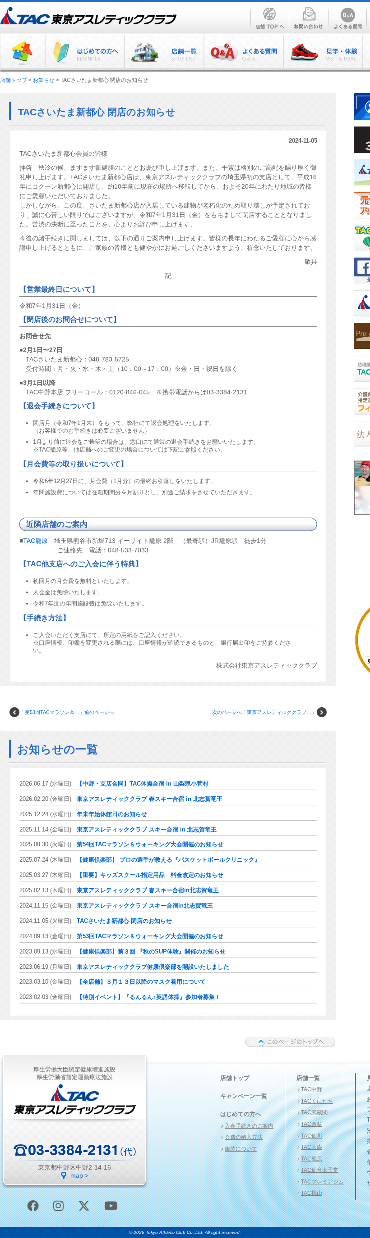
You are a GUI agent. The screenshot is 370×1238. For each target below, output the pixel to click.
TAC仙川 (311, 1136)
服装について (241, 1149)
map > (79, 1175)
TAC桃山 (311, 1193)
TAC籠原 (35, 540)
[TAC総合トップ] (22, 53)
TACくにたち (317, 1101)
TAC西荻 (311, 1124)
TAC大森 (311, 1147)
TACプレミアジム (322, 1182)
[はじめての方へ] (84, 53)
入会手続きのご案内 (249, 1126)
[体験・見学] (322, 53)
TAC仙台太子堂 (319, 1170)
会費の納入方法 (244, 1137)
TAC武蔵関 (314, 1112)
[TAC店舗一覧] (164, 53)
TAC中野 (311, 1089)
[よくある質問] (243, 53)
